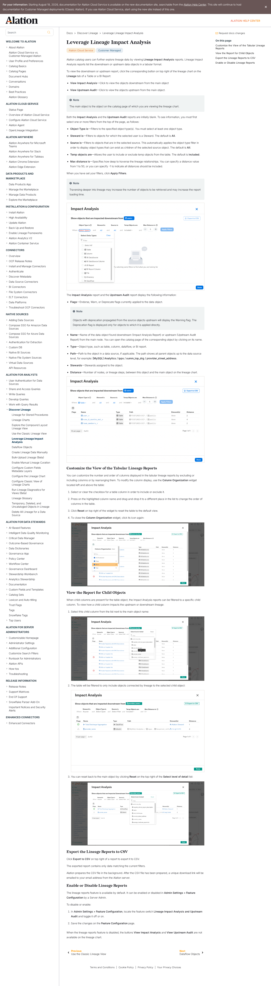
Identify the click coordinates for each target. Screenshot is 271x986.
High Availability (18, 217)
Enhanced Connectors (22, 723)
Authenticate (16, 271)
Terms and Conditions (102, 967)
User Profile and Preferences (26, 60)
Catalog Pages (17, 71)
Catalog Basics (17, 66)
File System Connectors (23, 292)
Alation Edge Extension (22, 166)
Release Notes (17, 686)
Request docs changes (232, 33)
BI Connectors (17, 286)
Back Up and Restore (21, 227)
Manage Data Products (22, 194)
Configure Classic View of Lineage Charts (27, 483)
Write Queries (17, 394)
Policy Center (17, 558)
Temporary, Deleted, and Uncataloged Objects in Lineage (30, 505)
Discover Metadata (20, 276)
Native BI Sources (19, 352)
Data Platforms (17, 302)
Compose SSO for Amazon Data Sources (28, 327)
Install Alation (16, 212)
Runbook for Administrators (25, 658)
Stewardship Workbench (23, 574)
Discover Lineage (20, 409)
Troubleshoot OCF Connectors (27, 307)
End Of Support (18, 696)
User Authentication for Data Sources (25, 382)
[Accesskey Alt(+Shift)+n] (202, 952)
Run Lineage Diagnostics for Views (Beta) (28, 491)
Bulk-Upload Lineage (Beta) (28, 457)
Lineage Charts (21, 419)
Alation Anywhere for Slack (25, 151)
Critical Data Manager (22, 538)
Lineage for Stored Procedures (30, 414)
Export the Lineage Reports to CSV (235, 57)
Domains (14, 86)
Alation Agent (16, 125)
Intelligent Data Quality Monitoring (29, 532)
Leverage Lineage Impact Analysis (27, 440)
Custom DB (15, 347)
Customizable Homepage (24, 637)
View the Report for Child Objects (235, 53)
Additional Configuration (23, 648)
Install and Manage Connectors (27, 266)
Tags (12, 610)
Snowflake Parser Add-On (24, 702)
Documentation (18, 584)
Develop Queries (19, 399)
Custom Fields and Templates (26, 589)
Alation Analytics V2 (20, 238)
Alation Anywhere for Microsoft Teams (27, 144)
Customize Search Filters (23, 653)
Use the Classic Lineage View (29, 433)
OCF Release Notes (20, 261)
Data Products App (20, 184)
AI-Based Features (20, 527)
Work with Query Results (23, 404)
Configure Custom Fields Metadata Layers (26, 469)
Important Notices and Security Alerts (27, 709)
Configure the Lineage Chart (28, 476)
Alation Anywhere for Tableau (26, 156)
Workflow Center (19, 563)
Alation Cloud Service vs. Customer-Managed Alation (25, 54)
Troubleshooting (18, 673)
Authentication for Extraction (25, 342)
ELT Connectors (18, 297)
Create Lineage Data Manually (30, 452)
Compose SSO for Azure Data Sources (26, 335)
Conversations (17, 81)
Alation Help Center (195, 4)
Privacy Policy (145, 967)
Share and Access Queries (24, 389)
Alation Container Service (24, 243)
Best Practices (17, 91)
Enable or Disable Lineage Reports (235, 62)
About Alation (16, 47)
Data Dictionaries (19, 548)
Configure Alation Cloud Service (27, 119)
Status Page (16, 109)
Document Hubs (18, 76)
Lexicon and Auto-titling (23, 599)
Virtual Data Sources (21, 362)
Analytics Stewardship (22, 579)
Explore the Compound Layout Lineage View (29, 426)
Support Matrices (19, 691)
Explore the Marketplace (23, 199)
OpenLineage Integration (23, 130)
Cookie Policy (126, 967)
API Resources (17, 367)
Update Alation (17, 222)
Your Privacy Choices (169, 967)
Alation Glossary (18, 97)
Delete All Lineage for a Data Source (29, 513)
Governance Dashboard (23, 568)
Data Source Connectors (23, 281)
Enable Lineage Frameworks (25, 233)
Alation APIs (16, 663)
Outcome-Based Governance (26, 543)
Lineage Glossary (22, 498)
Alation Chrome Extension (24, 161)
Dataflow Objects (22, 447)
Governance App (19, 553)
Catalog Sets (16, 594)
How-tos (14, 668)
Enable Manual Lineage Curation (31, 462)
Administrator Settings (21, 643)
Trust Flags (15, 604)
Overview (14, 255)
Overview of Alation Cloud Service (29, 114)
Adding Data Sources (21, 320)
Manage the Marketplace (24, 189)
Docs (70, 33)
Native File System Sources (25, 357)
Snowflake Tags (18, 615)
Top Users (15, 620)
